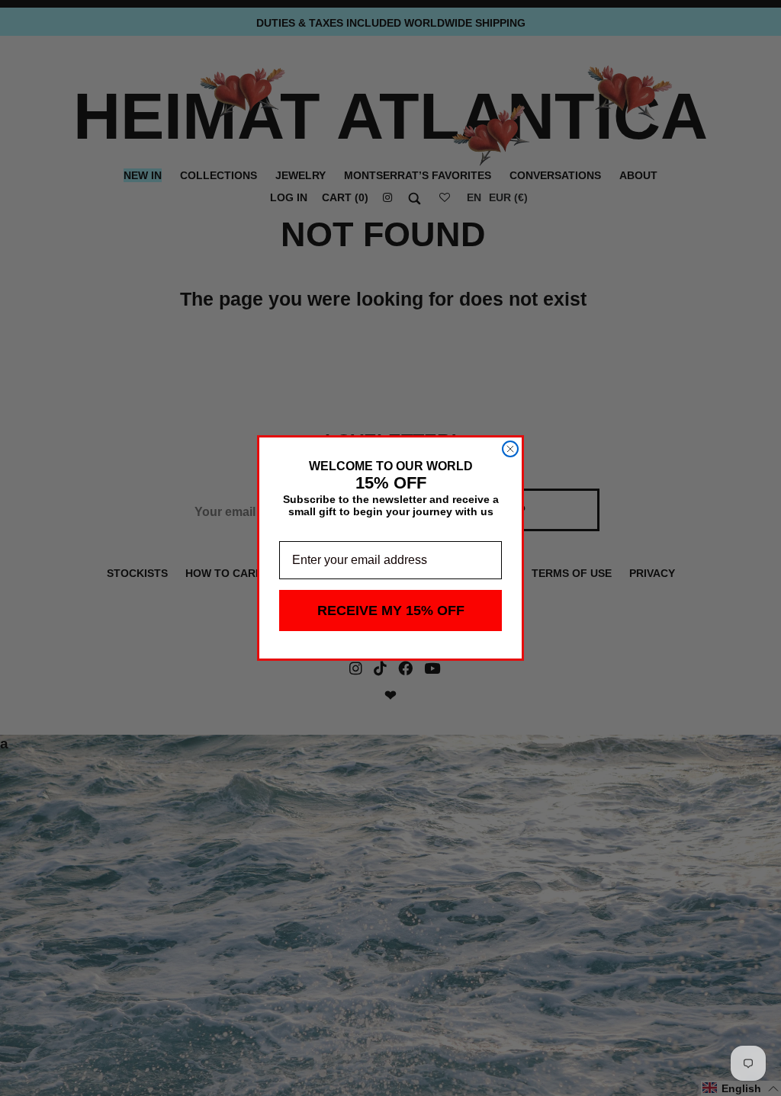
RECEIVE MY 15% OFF (390, 610)
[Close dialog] (510, 449)
